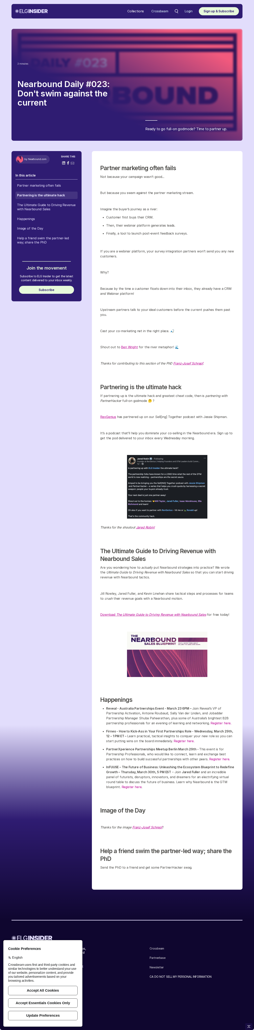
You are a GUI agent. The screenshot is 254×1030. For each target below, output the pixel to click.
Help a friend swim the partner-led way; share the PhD (43, 240)
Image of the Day (30, 228)
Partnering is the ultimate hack (41, 195)
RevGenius (108, 417)
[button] (135, 11)
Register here (132, 787)
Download (153, 615)
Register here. (221, 723)
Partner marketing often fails (39, 185)
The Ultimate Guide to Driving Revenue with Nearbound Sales (46, 207)
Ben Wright (129, 347)
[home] (31, 11)
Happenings (26, 219)
